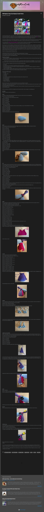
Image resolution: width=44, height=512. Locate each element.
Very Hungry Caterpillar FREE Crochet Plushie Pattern (11, 488)
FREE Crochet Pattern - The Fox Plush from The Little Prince (12, 478)
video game (38, 452)
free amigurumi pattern (8, 452)
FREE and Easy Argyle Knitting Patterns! (8, 498)
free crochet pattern (14, 452)
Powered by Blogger (22, 509)
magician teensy (27, 452)
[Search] (42, 2)
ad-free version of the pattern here (13, 42)
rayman (31, 452)
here (37, 36)
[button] (41, 13)
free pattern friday (21, 452)
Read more (40, 486)
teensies (35, 452)
